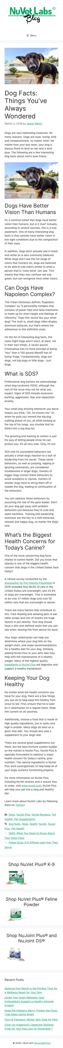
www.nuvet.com (31, 785)
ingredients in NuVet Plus (20, 664)
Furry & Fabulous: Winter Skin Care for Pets (31, 1019)
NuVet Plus (23, 814)
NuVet (42, 823)
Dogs (12, 814)
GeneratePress (42, 1043)
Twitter (19, 805)
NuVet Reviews (41, 814)
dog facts (14, 823)
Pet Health (17, 828)
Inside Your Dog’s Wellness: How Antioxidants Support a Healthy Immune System (29, 1001)
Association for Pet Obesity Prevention (28, 583)
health (33, 823)
